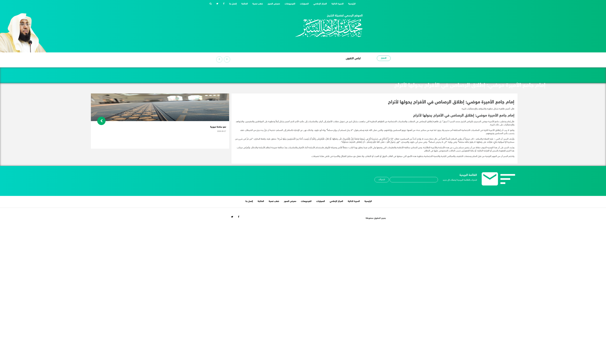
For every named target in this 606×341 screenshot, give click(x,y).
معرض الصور (274, 4)
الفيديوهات (290, 4)
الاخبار (383, 58)
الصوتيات (304, 4)
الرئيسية (351, 3)
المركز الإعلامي (320, 4)
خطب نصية (257, 4)
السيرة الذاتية (338, 4)
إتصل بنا (233, 4)
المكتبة (244, 4)
